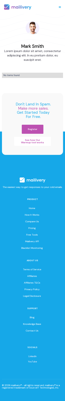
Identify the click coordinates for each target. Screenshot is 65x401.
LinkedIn (32, 356)
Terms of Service (32, 269)
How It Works (32, 214)
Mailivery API (32, 241)
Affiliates (32, 276)
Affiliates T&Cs (32, 282)
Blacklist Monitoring (32, 248)
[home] (17, 7)
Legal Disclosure (32, 296)
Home (32, 208)
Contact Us (32, 330)
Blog (32, 317)
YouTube (32, 361)
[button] (60, 7)
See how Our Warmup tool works (32, 141)
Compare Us (32, 221)
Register (32, 129)
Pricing (32, 228)
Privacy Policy (32, 289)
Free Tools (32, 234)
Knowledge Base (32, 324)
